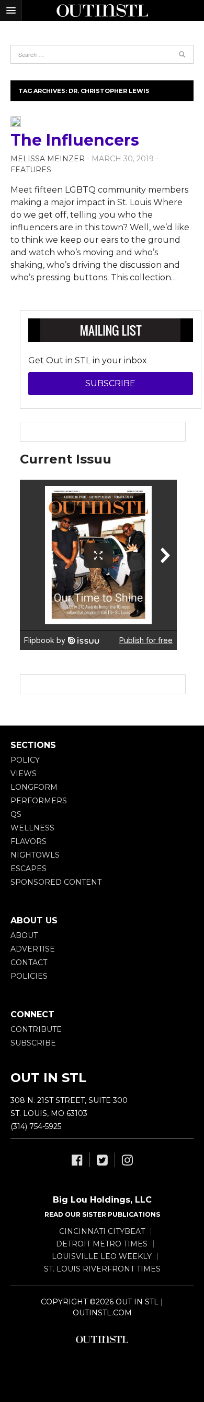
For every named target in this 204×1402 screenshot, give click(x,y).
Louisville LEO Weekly (102, 1256)
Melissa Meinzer (47, 158)
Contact (28, 962)
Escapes (28, 868)
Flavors (28, 841)
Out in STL (102, 1339)
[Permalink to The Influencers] (15, 121)
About (24, 935)
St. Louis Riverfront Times (102, 1269)
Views (23, 773)
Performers (38, 800)
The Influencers (74, 140)
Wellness (32, 828)
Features (30, 169)
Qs (15, 814)
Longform (34, 787)
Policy (25, 760)
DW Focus (102, 10)
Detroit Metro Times (102, 1244)
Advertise (32, 949)
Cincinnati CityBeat (102, 1231)
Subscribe (110, 383)
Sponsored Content (55, 882)
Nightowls (35, 855)
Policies (29, 976)
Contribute (36, 1029)
